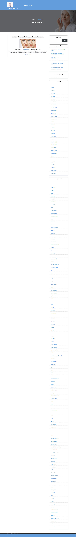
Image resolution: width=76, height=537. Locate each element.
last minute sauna (54, 313)
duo (51, 236)
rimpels (52, 430)
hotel (52, 281)
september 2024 (54, 150)
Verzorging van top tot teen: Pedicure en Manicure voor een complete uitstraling (58, 63)
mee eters (53, 358)
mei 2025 (52, 127)
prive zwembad (54, 410)
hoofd (52, 278)
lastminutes (53, 318)
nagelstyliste (53, 364)
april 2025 (53, 130)
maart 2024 (53, 167)
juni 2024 (53, 159)
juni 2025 (52, 124)
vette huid (53, 492)
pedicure (52, 384)
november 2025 (54, 110)
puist (52, 415)
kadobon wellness (54, 301)
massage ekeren (54, 347)
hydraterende (53, 296)
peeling (52, 393)
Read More (27, 54)
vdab (52, 484)
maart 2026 (53, 99)
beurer (52, 207)
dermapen (53, 230)
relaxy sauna (53, 427)
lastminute (53, 316)
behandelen (53, 199)
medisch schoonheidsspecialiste (57, 355)
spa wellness (53, 467)
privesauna (53, 412)
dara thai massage (54, 227)
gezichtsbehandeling (55, 264)
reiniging (52, 421)
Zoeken (58, 37)
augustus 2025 (53, 119)
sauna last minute (54, 444)
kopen (52, 304)
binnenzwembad (54, 210)
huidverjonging (54, 293)
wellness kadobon (54, 512)
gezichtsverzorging (54, 267)
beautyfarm (53, 196)
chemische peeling (54, 216)
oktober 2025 (53, 113)
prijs (51, 401)
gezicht (52, 261)
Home (33, 19)
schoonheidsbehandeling (55, 447)
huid (51, 287)
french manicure (54, 256)
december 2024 (54, 142)
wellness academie (54, 509)
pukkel (52, 418)
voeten (52, 495)
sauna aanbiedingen (54, 438)
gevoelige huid (54, 259)
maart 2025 (53, 133)
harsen (52, 276)
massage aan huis (54, 344)
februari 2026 (53, 102)
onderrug (52, 375)
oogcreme (53, 381)
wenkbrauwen (53, 521)
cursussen (52, 221)
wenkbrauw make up (55, 518)
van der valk (53, 481)
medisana (52, 353)
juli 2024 (52, 156)
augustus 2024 (53, 153)
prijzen (52, 404)
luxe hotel (53, 321)
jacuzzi (52, 298)
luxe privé (53, 324)
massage (52, 341)
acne (52, 184)
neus (52, 370)
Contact (30, 5)
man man (52, 330)
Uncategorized (53, 478)
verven (52, 487)
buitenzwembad (54, 213)
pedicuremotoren (54, 390)
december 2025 (54, 107)
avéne (52, 193)
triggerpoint (53, 472)
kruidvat (52, 307)
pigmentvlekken (54, 398)
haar (51, 273)
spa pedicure (53, 464)
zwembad (53, 526)
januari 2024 (53, 173)
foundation (53, 253)
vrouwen (52, 498)
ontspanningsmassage (55, 378)
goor (52, 270)
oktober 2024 (53, 147)
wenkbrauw (53, 515)
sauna (52, 435)
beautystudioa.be (12, 8)
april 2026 (53, 96)
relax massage (53, 424)
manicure (52, 333)
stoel (52, 469)
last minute (53, 310)
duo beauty (53, 239)
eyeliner (52, 247)
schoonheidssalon (54, 450)
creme (52, 219)
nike (51, 373)
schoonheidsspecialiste (55, 452)
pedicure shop (53, 387)
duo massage (53, 241)
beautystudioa (26, 49)
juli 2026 (52, 87)
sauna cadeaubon (54, 441)
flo (51, 250)
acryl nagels (53, 187)
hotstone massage (54, 284)
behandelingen (54, 204)
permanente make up (55, 395)
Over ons (26, 5)
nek (51, 367)
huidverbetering (54, 290)
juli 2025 (52, 122)
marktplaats (53, 338)
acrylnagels (53, 190)
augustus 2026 (53, 85)
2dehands (53, 182)
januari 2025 (53, 139)
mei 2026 (53, 93)
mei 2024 (53, 161)
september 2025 (54, 116)
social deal (53, 461)
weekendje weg (54, 504)
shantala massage (54, 458)
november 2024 (54, 144)
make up (52, 327)
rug (51, 432)
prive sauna (53, 407)
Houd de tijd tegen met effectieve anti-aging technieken (28, 37)
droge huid (53, 233)
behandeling (53, 201)
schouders (53, 455)
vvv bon (52, 501)
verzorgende (53, 489)
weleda (52, 507)
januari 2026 (53, 104)
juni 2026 (52, 90)
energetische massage (55, 244)
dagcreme (53, 224)
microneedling (53, 361)
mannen (52, 336)
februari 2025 (53, 136)
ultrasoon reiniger (54, 475)
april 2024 (53, 164)
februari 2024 (53, 170)
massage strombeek (54, 350)
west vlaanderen (54, 524)
